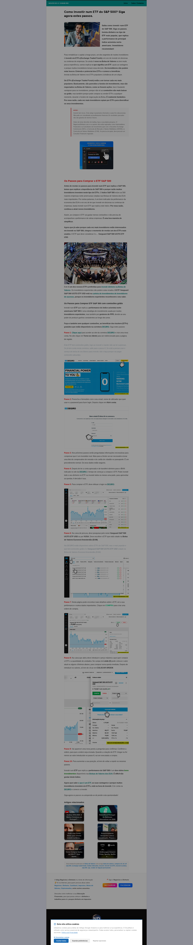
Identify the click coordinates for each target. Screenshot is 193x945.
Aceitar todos (61, 941)
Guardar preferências (80, 941)
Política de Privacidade (70, 932)
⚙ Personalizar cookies (61, 937)
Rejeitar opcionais (99, 941)
